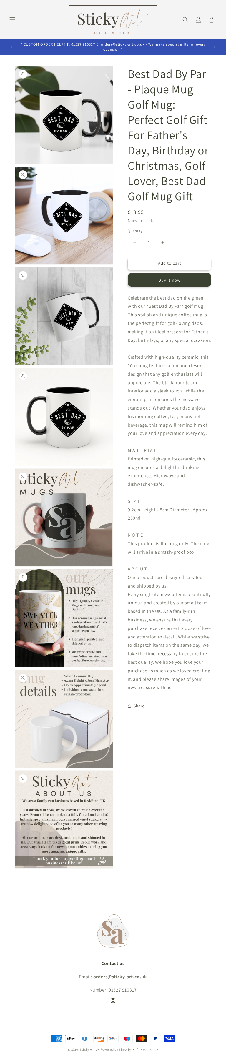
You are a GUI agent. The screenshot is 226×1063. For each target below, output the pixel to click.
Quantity (135, 230)
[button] (12, 19)
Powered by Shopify (116, 1049)
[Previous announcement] (11, 47)
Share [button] (139, 705)
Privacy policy (147, 1049)
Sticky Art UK (90, 1049)
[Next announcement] (214, 47)
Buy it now (169, 280)
